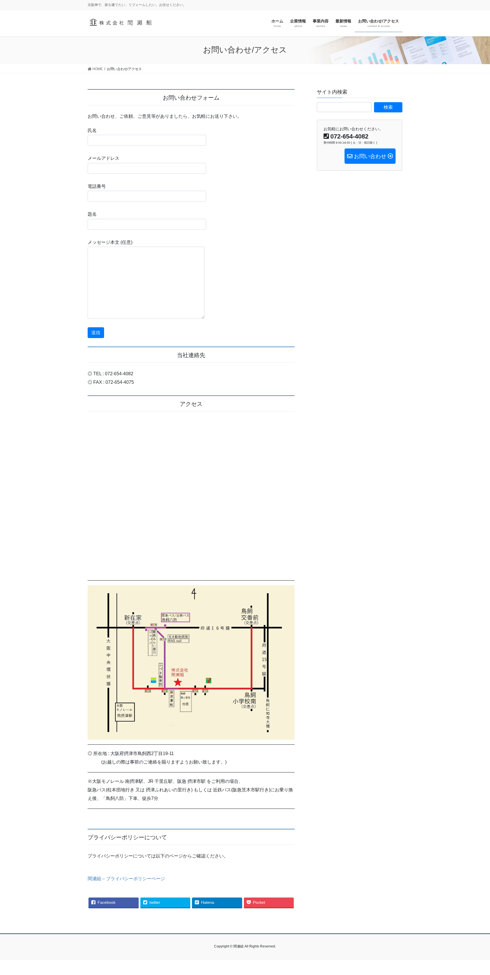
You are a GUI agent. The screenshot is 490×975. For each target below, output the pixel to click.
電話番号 (97, 186)
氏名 (92, 130)
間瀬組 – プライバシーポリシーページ (126, 878)
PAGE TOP (473, 941)
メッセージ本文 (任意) (110, 242)
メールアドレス (103, 158)
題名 (92, 214)
